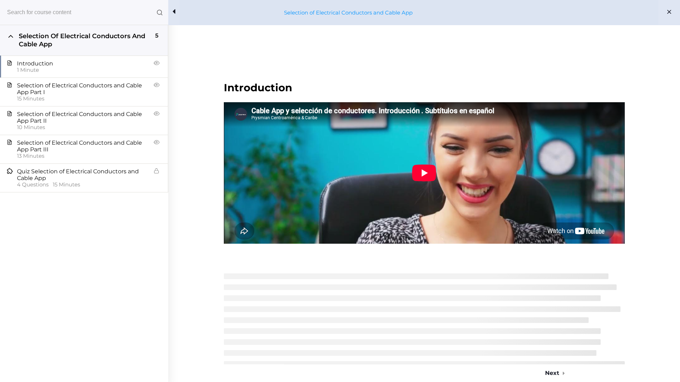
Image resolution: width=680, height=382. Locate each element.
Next (552, 373)
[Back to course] (669, 12)
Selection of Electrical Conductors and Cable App (348, 12)
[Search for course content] (159, 12)
